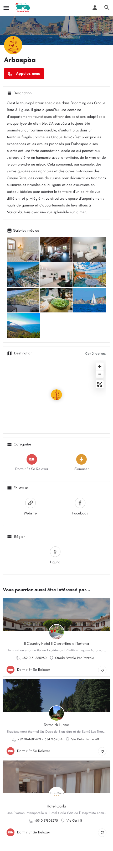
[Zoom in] (100, 366)
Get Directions (95, 353)
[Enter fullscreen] (100, 384)
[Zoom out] (100, 374)
